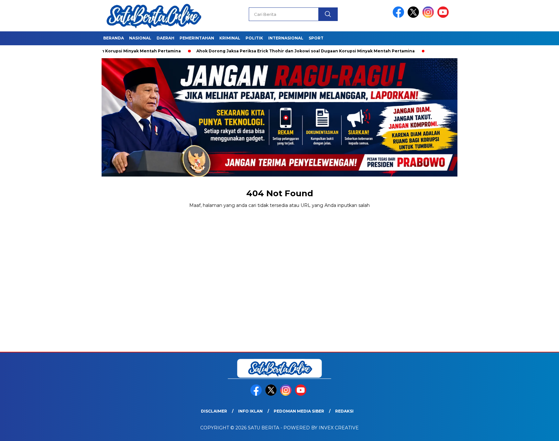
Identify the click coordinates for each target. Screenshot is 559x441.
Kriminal (229, 38)
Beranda (113, 38)
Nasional (140, 38)
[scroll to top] (536, 431)
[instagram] (429, 16)
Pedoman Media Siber (299, 411)
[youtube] (444, 16)
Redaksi (344, 411)
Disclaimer (214, 411)
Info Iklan (250, 411)
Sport (316, 38)
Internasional (285, 38)
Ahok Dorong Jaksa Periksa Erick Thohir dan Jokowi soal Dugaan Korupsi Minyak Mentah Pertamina (289, 50)
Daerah (165, 38)
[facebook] (399, 16)
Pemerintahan (197, 38)
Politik (254, 38)
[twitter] (414, 16)
